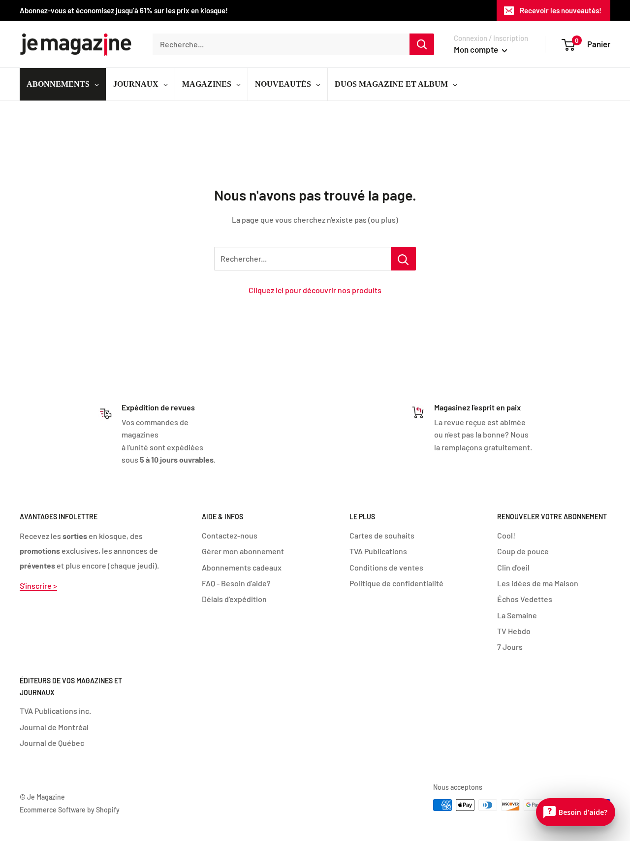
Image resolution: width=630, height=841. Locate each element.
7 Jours (510, 646)
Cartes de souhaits (381, 535)
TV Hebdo (514, 631)
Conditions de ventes (386, 567)
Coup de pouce (523, 551)
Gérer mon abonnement (243, 551)
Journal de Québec (52, 742)
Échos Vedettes (524, 599)
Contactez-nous (229, 535)
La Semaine (517, 615)
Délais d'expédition (234, 599)
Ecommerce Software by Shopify (70, 810)
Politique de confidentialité (396, 583)
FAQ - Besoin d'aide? (236, 583)
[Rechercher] (422, 44)
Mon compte (477, 49)
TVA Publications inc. (55, 710)
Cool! (506, 535)
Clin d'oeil (513, 567)
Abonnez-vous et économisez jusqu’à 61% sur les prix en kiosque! (124, 10)
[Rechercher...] (403, 258)
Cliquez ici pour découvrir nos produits (315, 290)
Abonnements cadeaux (242, 567)
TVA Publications (378, 551)
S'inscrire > (38, 585)
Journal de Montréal (54, 727)
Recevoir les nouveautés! (560, 10)
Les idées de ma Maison (537, 583)
